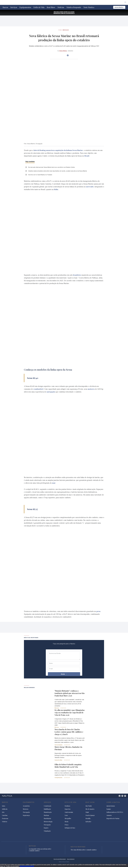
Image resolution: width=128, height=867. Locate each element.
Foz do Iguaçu (90, 815)
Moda (66, 821)
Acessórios (26, 806)
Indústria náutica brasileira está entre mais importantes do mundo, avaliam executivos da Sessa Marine (57, 171)
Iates (3, 806)
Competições (58, 777)
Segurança (26, 815)
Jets (3, 812)
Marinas (46, 815)
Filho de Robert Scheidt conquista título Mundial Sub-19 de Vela (68, 765)
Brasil (86, 156)
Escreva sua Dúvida (55, 653)
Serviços (13, 7)
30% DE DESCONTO (69, 13)
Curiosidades (58, 745)
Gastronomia (69, 812)
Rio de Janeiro (90, 809)
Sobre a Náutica (113, 802)
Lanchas (4, 815)
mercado (90, 187)
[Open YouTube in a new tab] (68, 55)
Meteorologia (48, 821)
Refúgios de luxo (70, 828)
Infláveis (4, 809)
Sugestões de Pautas (112, 818)
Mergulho (68, 818)
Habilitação (47, 809)
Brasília (88, 818)
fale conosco (70, 859)
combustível (38, 389)
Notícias (61, 7)
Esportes (67, 809)
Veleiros (4, 821)
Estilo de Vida (39, 7)
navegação (51, 392)
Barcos (5, 7)
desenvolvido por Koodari (64, 861)
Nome (51, 663)
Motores (25, 809)
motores (91, 389)
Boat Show (51, 7)
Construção (47, 806)
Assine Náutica (119, 7)
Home (60, 30)
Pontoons (5, 818)
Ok (20, 866)
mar (53, 483)
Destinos (67, 806)
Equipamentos (25, 7)
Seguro (46, 828)
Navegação (26, 812)
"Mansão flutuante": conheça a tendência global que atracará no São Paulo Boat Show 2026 (70, 693)
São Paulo (89, 806)
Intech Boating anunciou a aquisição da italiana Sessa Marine (58, 150)
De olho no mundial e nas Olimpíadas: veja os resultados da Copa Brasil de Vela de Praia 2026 (70, 712)
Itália (56, 189)
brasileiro (77, 275)
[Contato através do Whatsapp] (117, 796)
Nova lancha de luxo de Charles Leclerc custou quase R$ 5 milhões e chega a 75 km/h (69, 731)
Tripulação (47, 831)
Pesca (66, 825)
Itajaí (87, 812)
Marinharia (47, 818)
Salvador (88, 821)
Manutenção (48, 812)
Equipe (108, 809)
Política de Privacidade (27, 866)
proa (98, 611)
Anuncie (109, 815)
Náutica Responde (74, 7)
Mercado (66, 30)
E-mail (51, 668)
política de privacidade (60, 859)
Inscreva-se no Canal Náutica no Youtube (40, 174)
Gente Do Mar (58, 760)
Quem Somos (110, 806)
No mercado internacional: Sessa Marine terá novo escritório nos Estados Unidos (51, 167)
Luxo (66, 815)
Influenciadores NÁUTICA (114, 812)
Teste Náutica (88, 7)
